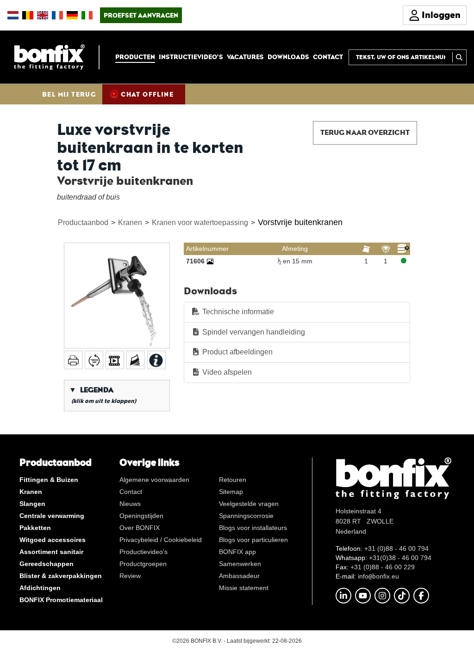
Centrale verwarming (51, 515)
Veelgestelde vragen (249, 503)
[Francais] (57, 15)
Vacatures (245, 57)
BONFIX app (237, 551)
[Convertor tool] (94, 360)
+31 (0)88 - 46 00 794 (396, 548)
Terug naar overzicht (365, 132)
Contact (328, 57)
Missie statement (243, 587)
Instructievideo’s (191, 57)
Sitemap (231, 491)
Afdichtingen (40, 587)
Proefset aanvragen (141, 15)
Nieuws (130, 503)
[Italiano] (87, 15)
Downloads (288, 57)
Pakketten (35, 527)
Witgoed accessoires (52, 539)
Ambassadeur (239, 575)
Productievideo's (143, 551)
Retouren (232, 479)
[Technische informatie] (135, 360)
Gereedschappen (46, 563)
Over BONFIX (139, 527)
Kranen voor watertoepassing (200, 222)
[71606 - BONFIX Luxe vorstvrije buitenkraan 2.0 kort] (210, 261)
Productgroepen (143, 563)
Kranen (130, 222)
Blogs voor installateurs (253, 527)
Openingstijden (141, 515)
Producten (135, 57)
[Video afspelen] (115, 360)
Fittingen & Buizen (48, 479)
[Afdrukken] (73, 360)
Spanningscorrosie (246, 515)
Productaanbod (83, 222)
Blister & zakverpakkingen (60, 575)
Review (130, 575)
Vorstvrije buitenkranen (300, 222)
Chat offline (147, 94)
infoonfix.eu (378, 576)
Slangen (32, 503)
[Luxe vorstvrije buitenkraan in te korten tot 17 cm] (117, 295)
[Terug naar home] (49, 56)
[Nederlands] (13, 15)
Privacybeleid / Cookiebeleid (160, 539)
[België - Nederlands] (27, 15)
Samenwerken (240, 563)
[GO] (459, 57)
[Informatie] (156, 360)
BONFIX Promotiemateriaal (61, 599)
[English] (42, 15)
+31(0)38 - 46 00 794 (400, 557)
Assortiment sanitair (51, 551)
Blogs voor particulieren (253, 539)
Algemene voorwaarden (154, 479)
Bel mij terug (69, 94)
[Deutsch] (72, 15)
